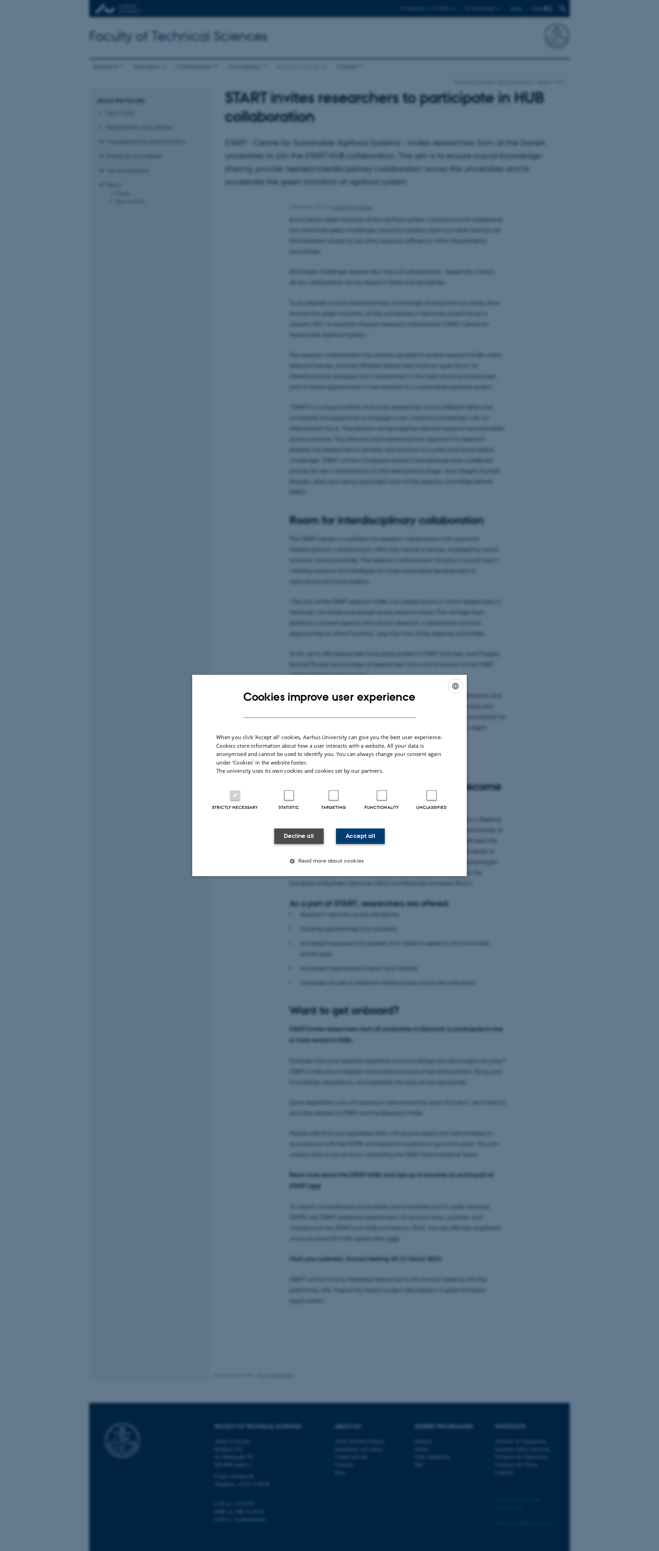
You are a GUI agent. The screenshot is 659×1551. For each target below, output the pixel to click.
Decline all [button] (299, 836)
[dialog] (329, 775)
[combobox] (455, 686)
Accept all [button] (360, 836)
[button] (329, 861)
